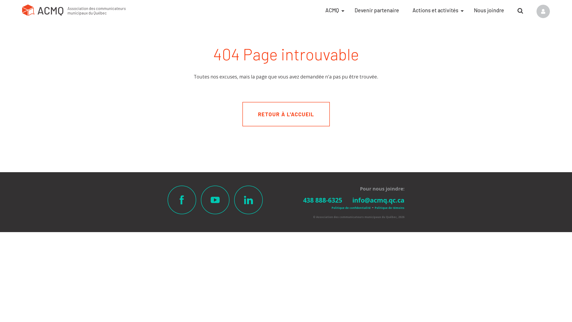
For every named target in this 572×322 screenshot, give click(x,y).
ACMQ (332, 10)
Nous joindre (489, 10)
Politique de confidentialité (351, 208)
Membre (543, 11)
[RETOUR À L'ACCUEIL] (286, 105)
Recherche (520, 9)
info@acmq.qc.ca (378, 200)
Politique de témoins (389, 208)
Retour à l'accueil (286, 114)
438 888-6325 (322, 200)
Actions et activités (435, 10)
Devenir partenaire (377, 10)
